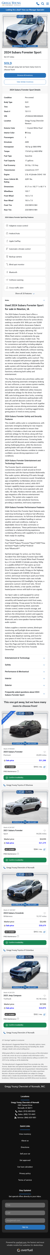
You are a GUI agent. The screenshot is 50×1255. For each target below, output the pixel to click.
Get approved (25, 1160)
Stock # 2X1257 (9, 827)
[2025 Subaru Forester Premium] (25, 728)
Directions (25, 1147)
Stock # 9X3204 (9, 749)
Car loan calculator (25, 1167)
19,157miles (41, 916)
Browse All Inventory (25, 75)
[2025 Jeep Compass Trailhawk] (25, 972)
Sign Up (25, 1227)
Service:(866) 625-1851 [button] (26, 1117)
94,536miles (41, 834)
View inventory (25, 1134)
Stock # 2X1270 (9, 992)
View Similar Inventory (25, 82)
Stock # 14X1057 (9, 910)
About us (25, 1141)
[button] (37, 3)
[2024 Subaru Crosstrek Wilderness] (25, 889)
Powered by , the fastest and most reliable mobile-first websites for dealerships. (25, 1243)
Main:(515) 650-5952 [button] (26, 1111)
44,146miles (41, 999)
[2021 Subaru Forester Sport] (25, 807)
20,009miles (41, 755)
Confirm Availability (16, 777)
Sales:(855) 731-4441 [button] (26, 1114)
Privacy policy (25, 1173)
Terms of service (25, 1180)
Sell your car (25, 1154)
